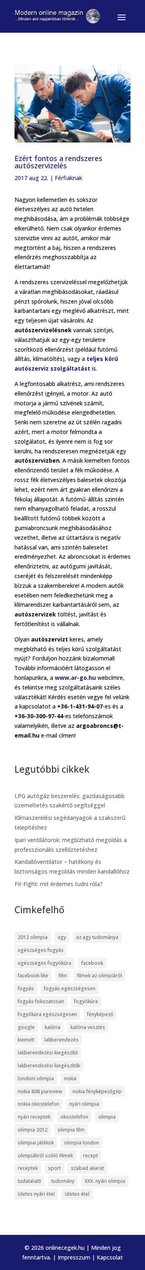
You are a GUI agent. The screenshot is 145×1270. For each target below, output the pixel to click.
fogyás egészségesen (69, 988)
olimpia (107, 1116)
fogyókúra (86, 1001)
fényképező (100, 1014)
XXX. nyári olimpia (105, 1181)
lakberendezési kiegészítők (49, 1065)
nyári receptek (34, 1116)
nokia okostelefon (38, 1103)
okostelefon (74, 1116)
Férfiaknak (68, 178)
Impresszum (74, 1257)
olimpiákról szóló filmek (45, 1155)
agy (62, 937)
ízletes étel (77, 1193)
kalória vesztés (87, 1027)
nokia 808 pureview (40, 1091)
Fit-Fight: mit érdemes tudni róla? (58, 884)
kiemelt (26, 1039)
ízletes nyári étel (36, 1193)
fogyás (26, 988)
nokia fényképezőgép (97, 1091)
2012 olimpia (33, 937)
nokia (70, 1078)
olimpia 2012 (33, 1129)
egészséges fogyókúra (44, 963)
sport (54, 1168)
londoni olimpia (36, 1078)
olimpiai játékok (36, 1142)
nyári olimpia (84, 1103)
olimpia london (81, 1142)
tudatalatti (29, 1181)
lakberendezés (61, 1039)
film (62, 975)
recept (90, 1155)
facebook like (33, 975)
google (26, 1027)
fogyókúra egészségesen (47, 1014)
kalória (52, 1027)
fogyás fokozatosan (41, 1001)
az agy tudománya (97, 937)
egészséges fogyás (41, 950)
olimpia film (71, 1129)
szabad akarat (87, 1168)
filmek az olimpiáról (99, 975)
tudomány (63, 1181)
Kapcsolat (110, 1257)
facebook (92, 963)
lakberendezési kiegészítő (48, 1052)
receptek (28, 1168)
